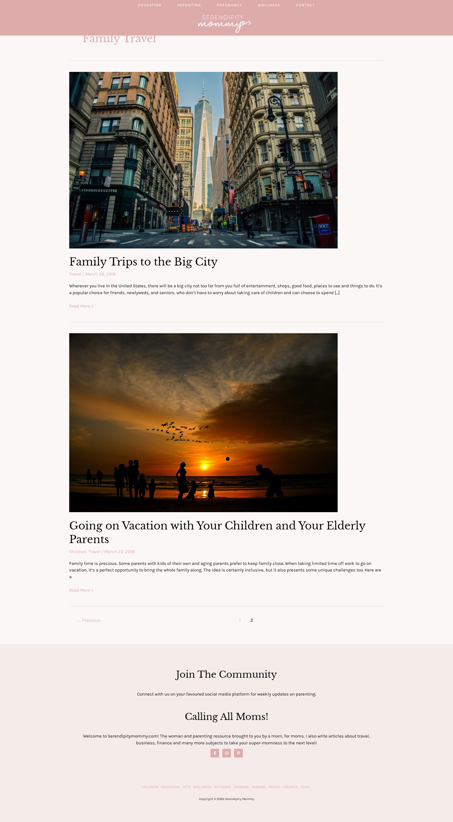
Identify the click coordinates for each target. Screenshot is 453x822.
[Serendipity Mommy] (224, 23)
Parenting (189, 5)
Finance (290, 787)
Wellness (269, 5)
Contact (305, 5)
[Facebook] (215, 753)
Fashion (259, 787)
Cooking (241, 787)
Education (150, 5)
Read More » (81, 306)
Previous (88, 620)
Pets (186, 787)
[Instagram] (226, 753)
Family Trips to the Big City (143, 261)
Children (77, 551)
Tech (305, 787)
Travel (75, 274)
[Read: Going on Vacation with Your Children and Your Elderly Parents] (203, 422)
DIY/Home (222, 787)
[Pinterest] (238, 753)
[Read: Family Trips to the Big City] (203, 159)
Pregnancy (229, 5)
